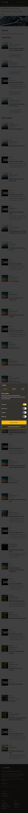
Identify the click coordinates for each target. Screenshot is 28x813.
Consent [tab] (5, 388)
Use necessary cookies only (14, 426)
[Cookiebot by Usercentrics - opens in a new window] (21, 385)
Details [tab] (14, 388)
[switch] (25, 408)
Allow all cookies (14, 422)
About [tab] (23, 388)
